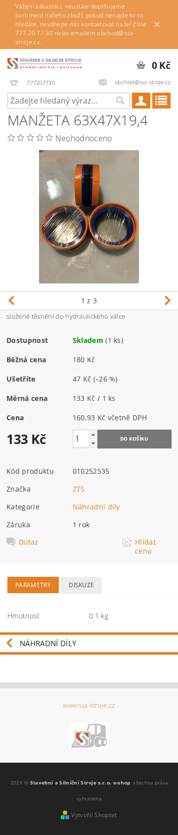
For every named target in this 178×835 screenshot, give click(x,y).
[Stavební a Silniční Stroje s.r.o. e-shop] (44, 62)
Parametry (33, 585)
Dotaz (29, 542)
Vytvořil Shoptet (94, 815)
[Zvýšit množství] (93, 434)
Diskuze (81, 585)
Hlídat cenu (145, 547)
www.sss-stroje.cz (89, 705)
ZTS (79, 489)
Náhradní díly (96, 506)
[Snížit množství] (93, 443)
